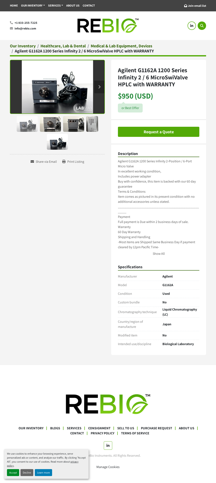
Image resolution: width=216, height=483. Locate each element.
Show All (159, 253)
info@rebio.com (25, 28)
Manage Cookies (108, 467)
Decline (27, 472)
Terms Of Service (135, 433)
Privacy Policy (102, 433)
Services (54, 5)
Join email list (197, 6)
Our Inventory (31, 5)
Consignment (99, 428)
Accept (13, 472)
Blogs (55, 428)
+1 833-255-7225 (26, 23)
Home (14, 5)
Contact (89, 5)
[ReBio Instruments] (108, 404)
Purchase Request (156, 428)
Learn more (43, 472)
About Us (73, 5)
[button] (33, 5)
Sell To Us (125, 428)
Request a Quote (159, 132)
